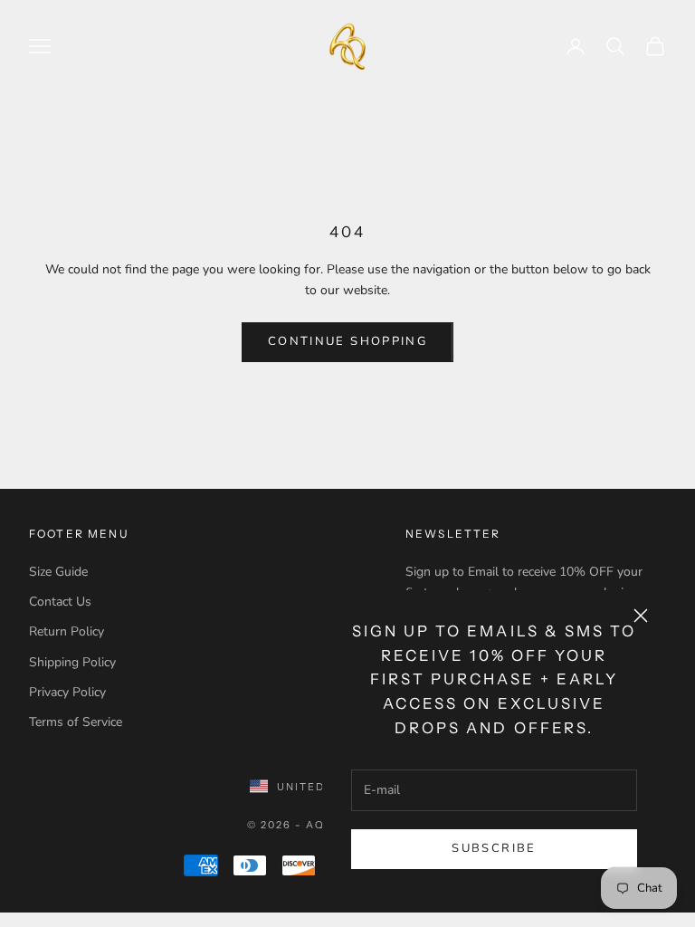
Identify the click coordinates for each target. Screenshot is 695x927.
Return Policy (66, 631)
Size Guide (58, 571)
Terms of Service (75, 722)
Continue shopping (347, 341)
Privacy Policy (67, 692)
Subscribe (494, 848)
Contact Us (60, 601)
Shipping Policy (72, 662)
